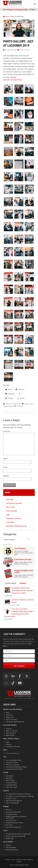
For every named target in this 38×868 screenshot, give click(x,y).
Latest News (10, 583)
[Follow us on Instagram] (6, 675)
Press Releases (11, 511)
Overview (9, 728)
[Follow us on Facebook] (20, 675)
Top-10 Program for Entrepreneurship (15, 10)
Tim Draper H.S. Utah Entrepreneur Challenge (20, 796)
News (12, 16)
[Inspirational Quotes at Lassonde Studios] (7, 601)
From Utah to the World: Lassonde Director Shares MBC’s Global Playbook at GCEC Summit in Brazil (19, 612)
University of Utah (21, 859)
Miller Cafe (9, 735)
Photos (31, 404)
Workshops (9, 778)
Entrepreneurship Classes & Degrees (17, 834)
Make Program (10, 780)
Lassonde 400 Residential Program (16, 767)
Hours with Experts (11, 787)
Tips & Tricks (10, 507)
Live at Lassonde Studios (13, 760)
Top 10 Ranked (19, 548)
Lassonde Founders (12, 762)
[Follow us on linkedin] (13, 675)
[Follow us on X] (26, 675)
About (7, 713)
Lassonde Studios (16, 404)
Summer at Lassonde (12, 765)
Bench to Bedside (11, 803)
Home (7, 16)
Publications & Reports (14, 518)
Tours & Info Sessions (12, 753)
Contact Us (9, 715)
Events (8, 404)
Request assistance (12, 850)
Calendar (8, 744)
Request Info (10, 717)
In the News (10, 522)
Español (8, 845)
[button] (8, 89)
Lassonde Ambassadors (13, 812)
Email (5, 467)
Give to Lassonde (11, 719)
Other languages (11, 847)
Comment (7, 431)
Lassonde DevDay (11, 785)
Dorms (26, 404)
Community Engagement (13, 827)
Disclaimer (30, 859)
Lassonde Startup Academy (14, 769)
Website (6, 476)
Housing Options (11, 733)
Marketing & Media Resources (16, 526)
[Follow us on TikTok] (13, 682)
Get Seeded (9, 776)
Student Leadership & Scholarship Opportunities (16, 817)
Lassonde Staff (11, 50)
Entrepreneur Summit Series (14, 823)
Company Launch (11, 798)
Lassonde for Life (11, 820)
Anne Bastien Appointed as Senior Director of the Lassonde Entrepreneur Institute (22, 590)
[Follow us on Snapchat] (6, 682)
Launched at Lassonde (14, 503)
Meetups (8, 810)
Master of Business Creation (15, 836)
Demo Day (9, 825)
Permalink (20, 406)
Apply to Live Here (11, 731)
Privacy (19, 861)
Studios (22, 865)
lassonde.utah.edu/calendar (12, 80)
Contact (16, 865)
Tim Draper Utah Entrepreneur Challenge (18, 794)
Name (5, 458)
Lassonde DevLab (11, 783)
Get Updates (19, 665)
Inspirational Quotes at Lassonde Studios (23, 601)
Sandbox (9, 838)
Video (8, 514)
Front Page (9, 499)
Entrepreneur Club (11, 814)
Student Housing (8, 406)
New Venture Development (14, 801)
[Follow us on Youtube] (20, 682)
